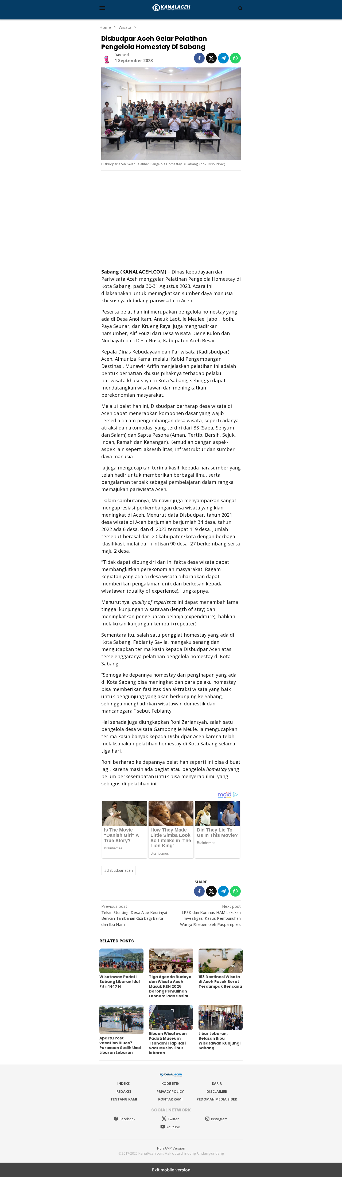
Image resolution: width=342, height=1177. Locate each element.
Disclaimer (217, 1091)
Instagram (219, 1118)
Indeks (123, 1083)
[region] (171, 219)
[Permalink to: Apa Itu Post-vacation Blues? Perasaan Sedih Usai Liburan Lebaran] (121, 1019)
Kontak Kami (170, 1099)
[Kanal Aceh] (171, 7)
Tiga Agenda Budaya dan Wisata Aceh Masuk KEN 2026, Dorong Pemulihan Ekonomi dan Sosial (170, 986)
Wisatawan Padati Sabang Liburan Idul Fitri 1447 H (119, 981)
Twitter (173, 1118)
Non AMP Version (171, 1148)
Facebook (127, 1118)
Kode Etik (170, 1083)
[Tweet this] (211, 58)
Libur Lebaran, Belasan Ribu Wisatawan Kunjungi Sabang (219, 1041)
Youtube (173, 1126)
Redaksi (123, 1091)
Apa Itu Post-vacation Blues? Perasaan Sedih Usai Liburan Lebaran (120, 1045)
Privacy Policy (170, 1091)
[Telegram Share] (223, 58)
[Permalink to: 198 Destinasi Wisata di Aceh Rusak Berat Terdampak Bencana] (221, 961)
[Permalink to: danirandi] (106, 57)
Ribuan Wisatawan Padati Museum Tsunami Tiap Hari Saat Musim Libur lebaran (168, 1043)
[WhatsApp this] (235, 58)
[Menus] (102, 7)
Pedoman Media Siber (217, 1099)
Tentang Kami (123, 1099)
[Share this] (199, 58)
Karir (217, 1083)
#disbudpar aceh (118, 870)
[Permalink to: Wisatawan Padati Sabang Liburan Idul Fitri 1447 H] (121, 961)
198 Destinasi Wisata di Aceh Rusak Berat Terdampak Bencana (220, 981)
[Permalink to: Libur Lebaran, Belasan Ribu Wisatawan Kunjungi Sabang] (221, 1017)
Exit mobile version (171, 1169)
